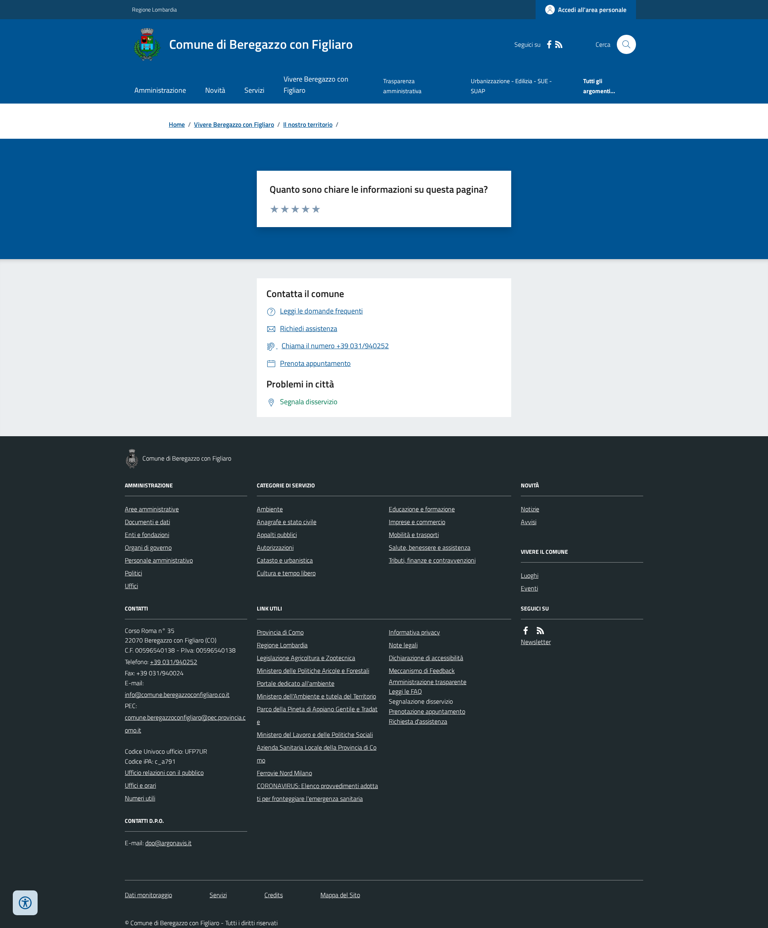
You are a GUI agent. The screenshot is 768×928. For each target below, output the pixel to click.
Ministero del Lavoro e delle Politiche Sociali (315, 734)
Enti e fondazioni (147, 534)
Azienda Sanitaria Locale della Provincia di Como (316, 753)
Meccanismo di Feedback (422, 670)
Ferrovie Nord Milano (284, 773)
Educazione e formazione (422, 509)
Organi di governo (148, 547)
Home (177, 124)
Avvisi (528, 522)
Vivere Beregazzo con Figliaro (316, 85)
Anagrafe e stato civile (286, 522)
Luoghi (529, 575)
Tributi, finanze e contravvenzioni (432, 560)
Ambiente (270, 509)
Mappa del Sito (340, 895)
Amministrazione (160, 90)
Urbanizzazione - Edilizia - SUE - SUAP (511, 85)
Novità (215, 90)
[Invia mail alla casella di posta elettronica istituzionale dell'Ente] (177, 694)
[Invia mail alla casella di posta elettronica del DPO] (168, 843)
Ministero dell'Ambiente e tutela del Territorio (316, 696)
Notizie (530, 509)
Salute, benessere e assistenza (429, 547)
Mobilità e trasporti (414, 534)
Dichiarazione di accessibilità (426, 658)
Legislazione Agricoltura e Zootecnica (306, 658)
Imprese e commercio (417, 522)
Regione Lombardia (154, 9)
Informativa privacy (414, 632)
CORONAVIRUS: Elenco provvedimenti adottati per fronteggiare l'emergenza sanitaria (317, 792)
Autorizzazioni (275, 547)
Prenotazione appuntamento (427, 711)
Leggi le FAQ (405, 691)
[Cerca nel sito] (623, 44)
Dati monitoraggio (148, 895)
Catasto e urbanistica (285, 560)
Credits (273, 895)
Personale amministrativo (159, 560)
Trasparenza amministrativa (402, 85)
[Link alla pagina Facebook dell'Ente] (525, 631)
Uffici (131, 586)
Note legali (403, 645)
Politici (133, 573)
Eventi (529, 588)
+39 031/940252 (173, 662)
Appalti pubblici (277, 534)
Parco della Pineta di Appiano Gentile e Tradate (317, 715)
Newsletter (536, 642)
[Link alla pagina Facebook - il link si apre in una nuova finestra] (549, 45)
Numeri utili (140, 798)
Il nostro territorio (307, 124)
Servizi (254, 90)
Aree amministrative (152, 509)
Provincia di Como (280, 632)
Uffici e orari (140, 785)
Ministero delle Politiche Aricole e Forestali (313, 670)
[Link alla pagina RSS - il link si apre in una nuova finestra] (559, 45)
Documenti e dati (147, 522)
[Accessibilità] (25, 902)
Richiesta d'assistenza (418, 721)
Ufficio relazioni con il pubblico (164, 772)
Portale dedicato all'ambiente (295, 683)
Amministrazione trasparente (427, 682)
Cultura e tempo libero (286, 573)
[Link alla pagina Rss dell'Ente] (540, 631)
